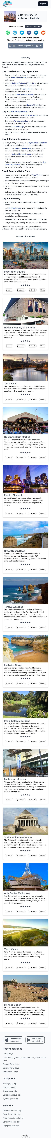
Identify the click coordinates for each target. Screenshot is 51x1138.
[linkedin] (36, 33)
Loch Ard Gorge (18, 127)
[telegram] (15, 33)
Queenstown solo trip (12, 1110)
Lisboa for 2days (10, 1071)
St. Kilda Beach (14, 208)
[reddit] (43, 33)
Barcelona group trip (11, 1095)
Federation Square (18, 77)
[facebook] (29, 33)
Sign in (43, 4)
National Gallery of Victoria (23, 83)
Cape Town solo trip (12, 1114)
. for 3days (8, 1054)
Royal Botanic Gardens (37, 143)
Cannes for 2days (11, 1068)
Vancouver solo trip (11, 1122)
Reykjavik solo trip (11, 1125)
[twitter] (22, 33)
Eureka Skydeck (33, 105)
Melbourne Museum (23, 148)
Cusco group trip (10, 1087)
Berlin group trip (9, 1083)
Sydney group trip (10, 1098)
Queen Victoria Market (24, 95)
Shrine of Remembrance (21, 154)
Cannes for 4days (11, 1064)
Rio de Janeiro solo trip (13, 1118)
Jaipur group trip (10, 1091)
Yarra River (27, 89)
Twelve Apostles (21, 121)
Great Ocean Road (18, 111)
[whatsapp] (8, 33)
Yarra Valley (36, 175)
